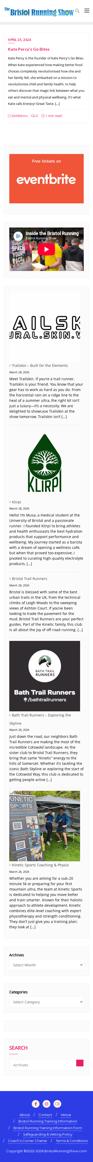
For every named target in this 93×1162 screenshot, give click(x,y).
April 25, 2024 (19, 40)
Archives (16, 954)
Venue (66, 1115)
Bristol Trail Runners (29, 578)
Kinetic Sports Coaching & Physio (40, 865)
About (25, 1115)
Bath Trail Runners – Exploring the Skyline (40, 719)
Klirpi (16, 502)
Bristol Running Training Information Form (47, 1128)
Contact (45, 1115)
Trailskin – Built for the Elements (40, 365)
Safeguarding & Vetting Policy (47, 1134)
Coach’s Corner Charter (27, 1141)
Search (18, 1048)
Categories (18, 991)
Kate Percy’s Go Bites (29, 49)
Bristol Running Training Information (47, 1121)
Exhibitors (19, 115)
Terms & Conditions (72, 1141)
